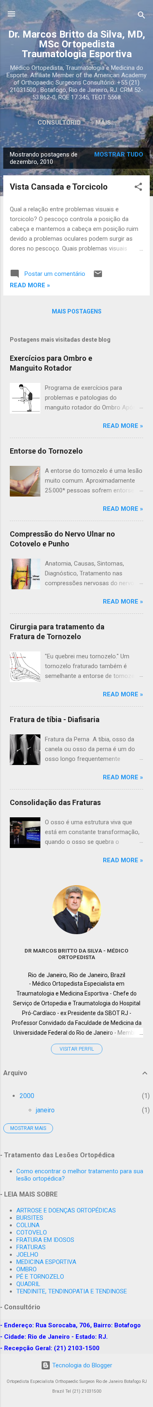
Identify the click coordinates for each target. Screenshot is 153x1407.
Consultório (59, 122)
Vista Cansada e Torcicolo (59, 187)
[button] (138, 188)
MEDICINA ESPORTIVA (46, 1262)
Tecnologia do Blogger (81, 1365)
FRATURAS (31, 1247)
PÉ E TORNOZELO (40, 1276)
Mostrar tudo (118, 154)
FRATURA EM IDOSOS (45, 1240)
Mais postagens (77, 311)
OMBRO (26, 1269)
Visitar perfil (77, 1049)
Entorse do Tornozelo (46, 451)
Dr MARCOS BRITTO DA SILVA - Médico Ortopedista (76, 953)
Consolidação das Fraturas (55, 802)
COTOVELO (31, 1232)
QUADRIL (28, 1284)
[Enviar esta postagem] (98, 276)
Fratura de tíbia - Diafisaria (55, 719)
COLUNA (28, 1225)
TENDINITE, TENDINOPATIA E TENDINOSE (71, 1291)
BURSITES (29, 1217)
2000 (27, 1096)
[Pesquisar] (141, 16)
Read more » (30, 285)
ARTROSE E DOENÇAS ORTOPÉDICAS (66, 1210)
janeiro (45, 1110)
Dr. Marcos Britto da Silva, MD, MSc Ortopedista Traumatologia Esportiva (76, 44)
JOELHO (27, 1254)
